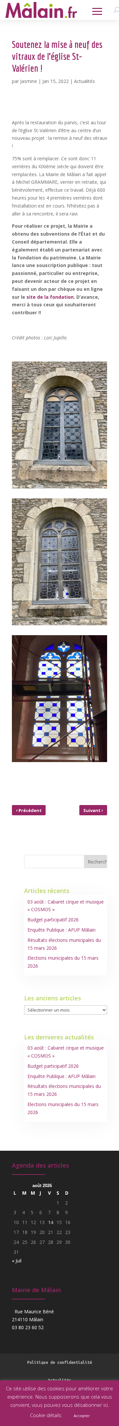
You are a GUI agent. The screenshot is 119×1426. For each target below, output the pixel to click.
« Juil (16, 1260)
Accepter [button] (82, 1415)
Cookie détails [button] (45, 1415)
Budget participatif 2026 (53, 919)
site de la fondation (50, 297)
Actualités (84, 81)
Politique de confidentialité (59, 1362)
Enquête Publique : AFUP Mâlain (61, 930)
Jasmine (28, 81)
